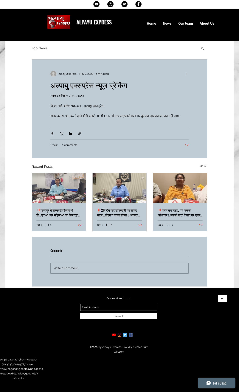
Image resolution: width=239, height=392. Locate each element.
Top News (40, 48)
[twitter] (125, 335)
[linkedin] (119, 335)
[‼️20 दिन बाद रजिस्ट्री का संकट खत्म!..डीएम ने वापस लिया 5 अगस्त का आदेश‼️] (120, 188)
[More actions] (186, 74)
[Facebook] (138, 4)
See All (203, 165)
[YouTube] (96, 4)
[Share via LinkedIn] (70, 133)
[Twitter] (124, 4)
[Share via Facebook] (52, 133)
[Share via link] (79, 133)
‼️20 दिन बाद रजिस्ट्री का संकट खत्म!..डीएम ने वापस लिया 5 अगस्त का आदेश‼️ (119, 212)
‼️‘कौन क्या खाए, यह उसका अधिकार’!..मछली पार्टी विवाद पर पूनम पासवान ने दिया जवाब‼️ (179, 212)
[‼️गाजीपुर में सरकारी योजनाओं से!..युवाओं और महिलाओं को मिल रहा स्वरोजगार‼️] (59, 188)
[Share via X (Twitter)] (61, 133)
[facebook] (131, 335)
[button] (202, 48)
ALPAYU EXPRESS (94, 22)
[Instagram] (110, 4)
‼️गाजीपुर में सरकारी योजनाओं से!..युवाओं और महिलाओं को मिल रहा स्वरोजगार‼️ (57, 212)
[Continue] (222, 298)
